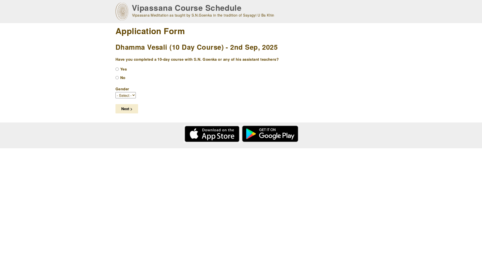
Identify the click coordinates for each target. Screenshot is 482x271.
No (123, 77)
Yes (123, 69)
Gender (122, 89)
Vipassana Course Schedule (187, 7)
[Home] (121, 12)
